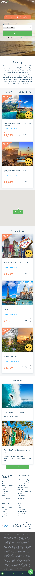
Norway (4, 495)
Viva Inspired (21, 485)
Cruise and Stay (22, 483)
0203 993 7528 (27, 528)
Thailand (4, 487)
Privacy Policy (21, 509)
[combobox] (15, 27)
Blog (19, 515)
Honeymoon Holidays (24, 482)
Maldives (4, 493)
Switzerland (5, 491)
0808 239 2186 (27, 526)
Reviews (20, 503)
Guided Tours (21, 489)
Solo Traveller (21, 495)
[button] (14, 28)
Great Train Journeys (23, 487)
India (3, 489)
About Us (20, 505)
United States (5, 481)
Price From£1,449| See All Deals (17, 17)
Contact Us (20, 507)
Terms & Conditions (23, 511)
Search (19, 34)
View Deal (25, 134)
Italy (3, 483)
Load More (17, 467)
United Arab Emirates (7, 485)
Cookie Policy (21, 513)
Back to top (29, 567)
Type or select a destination (10, 25)
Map (19, 517)
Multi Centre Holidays (23, 480)
